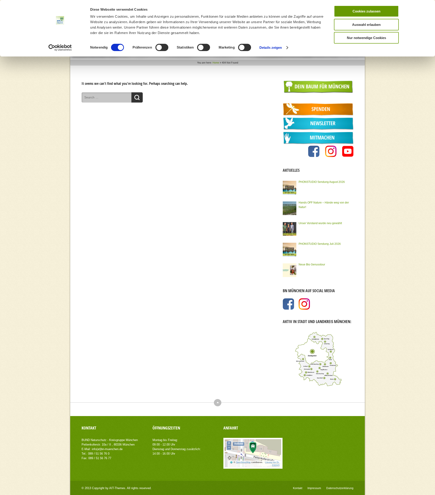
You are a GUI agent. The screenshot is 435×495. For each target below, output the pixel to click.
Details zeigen (270, 47)
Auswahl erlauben (366, 25)
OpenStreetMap (243, 462)
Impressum (314, 488)
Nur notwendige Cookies (366, 38)
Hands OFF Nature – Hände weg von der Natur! (324, 205)
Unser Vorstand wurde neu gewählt (320, 223)
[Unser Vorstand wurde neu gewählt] (289, 229)
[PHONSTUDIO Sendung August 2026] (289, 187)
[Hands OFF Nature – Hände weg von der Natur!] (289, 208)
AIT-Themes (117, 488)
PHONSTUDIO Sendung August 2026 (322, 182)
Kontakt (297, 488)
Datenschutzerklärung (339, 488)
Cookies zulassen (366, 11)
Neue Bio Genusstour (312, 264)
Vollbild (238, 443)
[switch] (161, 47)
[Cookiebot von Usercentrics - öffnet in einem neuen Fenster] (60, 47)
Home (216, 62)
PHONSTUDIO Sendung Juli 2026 (320, 243)
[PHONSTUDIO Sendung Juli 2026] (289, 249)
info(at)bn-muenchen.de (107, 449)
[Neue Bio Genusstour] (289, 270)
